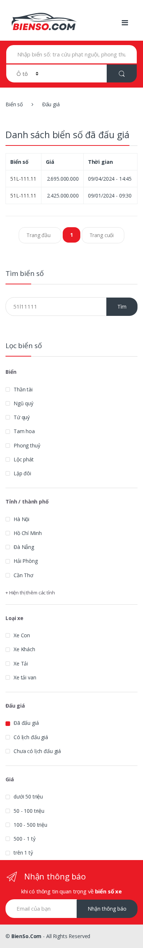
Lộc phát (24, 459)
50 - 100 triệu (29, 810)
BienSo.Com (26, 936)
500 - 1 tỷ (25, 838)
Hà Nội (21, 519)
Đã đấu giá (26, 722)
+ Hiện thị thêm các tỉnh (30, 592)
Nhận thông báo (107, 908)
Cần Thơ (23, 575)
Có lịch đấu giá (31, 737)
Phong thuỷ (27, 445)
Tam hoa (24, 431)
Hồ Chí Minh (27, 533)
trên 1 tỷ (23, 852)
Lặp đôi (22, 473)
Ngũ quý (23, 403)
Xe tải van (25, 677)
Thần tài (23, 389)
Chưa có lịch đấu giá (37, 751)
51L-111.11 (23, 178)
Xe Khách (24, 649)
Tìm (121, 306)
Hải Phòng (26, 560)
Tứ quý (22, 417)
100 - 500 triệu (30, 824)
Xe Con (22, 635)
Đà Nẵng (24, 546)
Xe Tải (21, 663)
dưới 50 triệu (28, 796)
